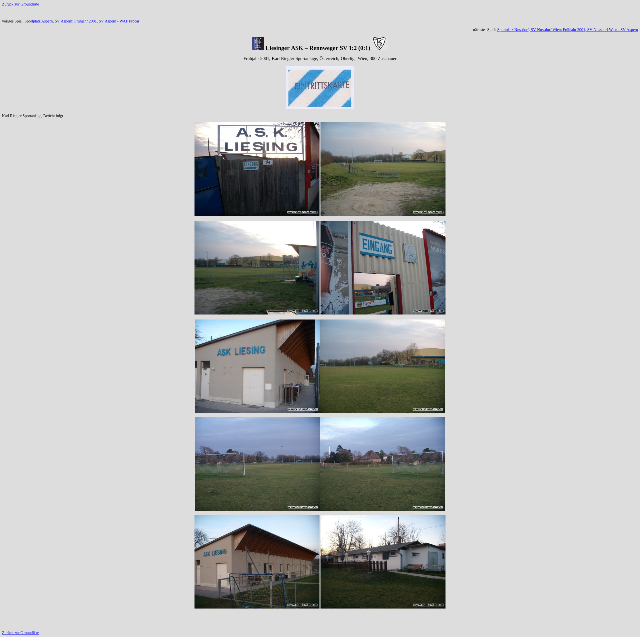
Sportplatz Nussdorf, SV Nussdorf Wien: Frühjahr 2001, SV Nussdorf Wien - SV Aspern (567, 29)
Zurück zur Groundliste (20, 4)
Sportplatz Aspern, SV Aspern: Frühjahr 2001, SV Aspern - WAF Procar (81, 21)
